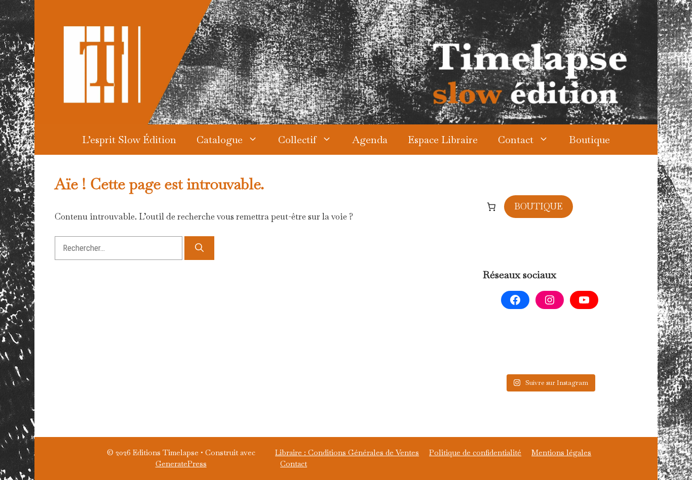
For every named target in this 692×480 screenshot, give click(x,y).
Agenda (370, 139)
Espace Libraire (443, 139)
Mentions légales (561, 452)
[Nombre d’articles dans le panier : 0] (491, 206)
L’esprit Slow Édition (129, 139)
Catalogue (220, 139)
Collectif (297, 139)
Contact (515, 139)
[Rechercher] (199, 248)
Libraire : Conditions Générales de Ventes (347, 452)
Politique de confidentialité (475, 452)
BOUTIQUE (538, 206)
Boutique (589, 139)
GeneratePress (181, 463)
